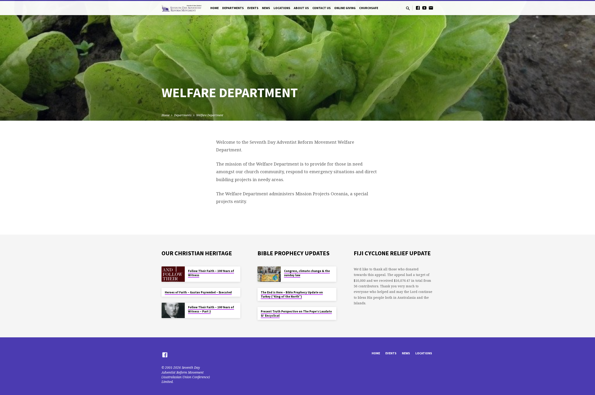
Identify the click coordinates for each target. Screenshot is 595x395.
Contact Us (321, 8)
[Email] (430, 7)
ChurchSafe (368, 8)
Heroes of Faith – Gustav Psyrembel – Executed (198, 292)
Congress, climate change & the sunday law (307, 273)
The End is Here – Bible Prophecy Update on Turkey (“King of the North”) (292, 294)
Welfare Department (209, 115)
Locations (282, 8)
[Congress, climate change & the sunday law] (269, 274)
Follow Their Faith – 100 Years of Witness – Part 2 (211, 309)
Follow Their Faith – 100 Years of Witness (211, 273)
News (266, 8)
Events (252, 8)
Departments (233, 8)
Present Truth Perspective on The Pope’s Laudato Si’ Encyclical (296, 313)
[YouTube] (424, 7)
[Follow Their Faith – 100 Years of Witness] (173, 274)
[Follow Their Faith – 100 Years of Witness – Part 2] (173, 310)
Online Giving (345, 8)
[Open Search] (407, 8)
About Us (301, 8)
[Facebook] (417, 7)
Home (214, 8)
